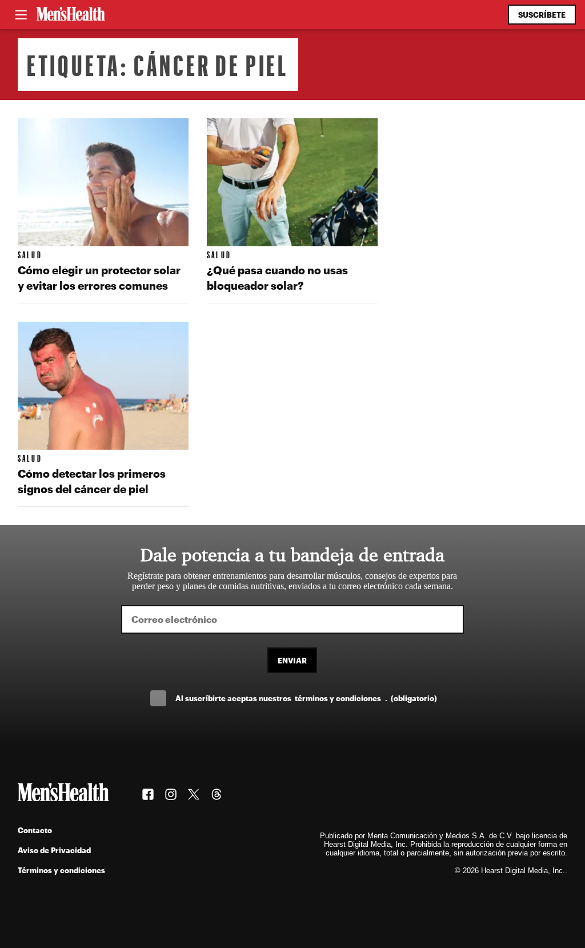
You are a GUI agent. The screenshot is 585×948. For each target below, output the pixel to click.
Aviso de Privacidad (54, 850)
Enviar (292, 660)
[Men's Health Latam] (71, 15)
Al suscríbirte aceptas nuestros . (306, 698)
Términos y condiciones (61, 870)
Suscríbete (542, 14)
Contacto (35, 830)
